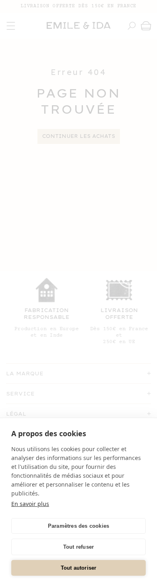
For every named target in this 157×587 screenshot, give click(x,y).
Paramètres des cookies (78, 526)
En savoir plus (30, 504)
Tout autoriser (79, 568)
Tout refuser (78, 547)
